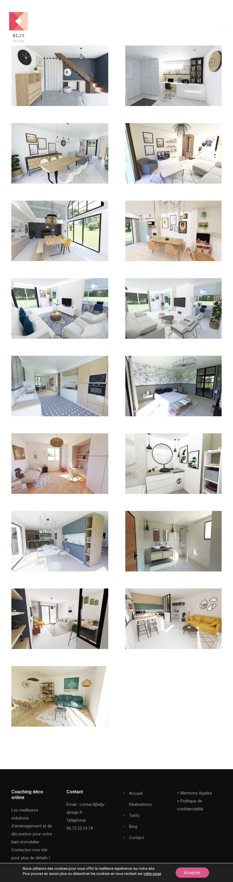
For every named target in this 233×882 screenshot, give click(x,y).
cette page (152, 873)
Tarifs (134, 815)
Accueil (136, 793)
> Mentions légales (194, 793)
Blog (133, 826)
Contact (136, 837)
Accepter (192, 872)
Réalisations (140, 804)
